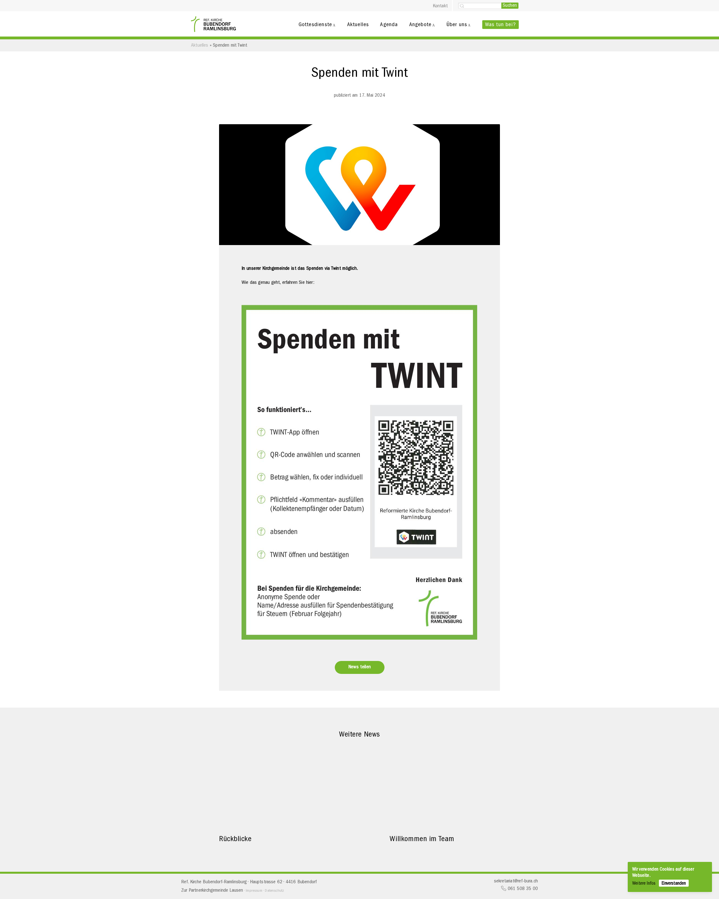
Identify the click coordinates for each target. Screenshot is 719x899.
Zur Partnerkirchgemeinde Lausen (212, 890)
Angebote (420, 24)
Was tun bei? (500, 24)
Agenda (389, 24)
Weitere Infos (644, 884)
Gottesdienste (315, 24)
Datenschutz (274, 890)
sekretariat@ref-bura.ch (516, 881)
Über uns (457, 24)
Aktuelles (358, 24)
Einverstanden (674, 884)
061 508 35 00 (522, 889)
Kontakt (440, 6)
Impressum (254, 890)
